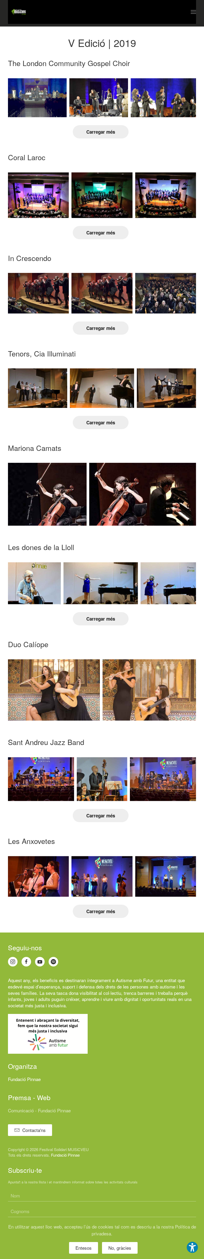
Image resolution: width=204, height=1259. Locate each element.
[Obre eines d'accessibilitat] (192, 1247)
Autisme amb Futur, (135, 980)
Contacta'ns (34, 1130)
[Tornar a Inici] (18, 12)
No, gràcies (119, 1247)
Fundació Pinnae (24, 1079)
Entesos (83, 1247)
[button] (193, 12)
